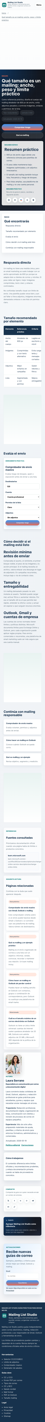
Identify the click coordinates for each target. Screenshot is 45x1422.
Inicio (4, 13)
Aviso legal (8, 1407)
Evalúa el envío (12, 237)
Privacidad (10, 1290)
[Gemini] (27, 200)
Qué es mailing (22, 135)
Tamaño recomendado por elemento (21, 231)
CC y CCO (8, 1377)
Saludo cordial (10, 1389)
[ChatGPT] (8, 200)
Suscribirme (22, 1283)
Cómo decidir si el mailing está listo (20, 242)
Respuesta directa (13, 226)
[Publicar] (8, 1200)
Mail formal (8, 1392)
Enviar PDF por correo (13, 1380)
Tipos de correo (10, 1383)
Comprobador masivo (13, 1365)
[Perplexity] (14, 200)
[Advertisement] (22, 45)
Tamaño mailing (10, 1398)
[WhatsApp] (26, 1200)
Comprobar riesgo (22, 127)
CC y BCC (8, 1386)
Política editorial (13, 1145)
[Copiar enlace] (14, 1206)
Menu (38, 5)
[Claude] (33, 200)
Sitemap (7, 1416)
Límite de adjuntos (11, 1362)
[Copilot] (21, 200)
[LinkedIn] (20, 1200)
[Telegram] (32, 1200)
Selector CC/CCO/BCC (13, 1359)
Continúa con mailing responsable (20, 248)
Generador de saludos (13, 1368)
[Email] (8, 1206)
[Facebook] (14, 1200)
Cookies (7, 1413)
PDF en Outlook (10, 1395)
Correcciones (27, 1145)
